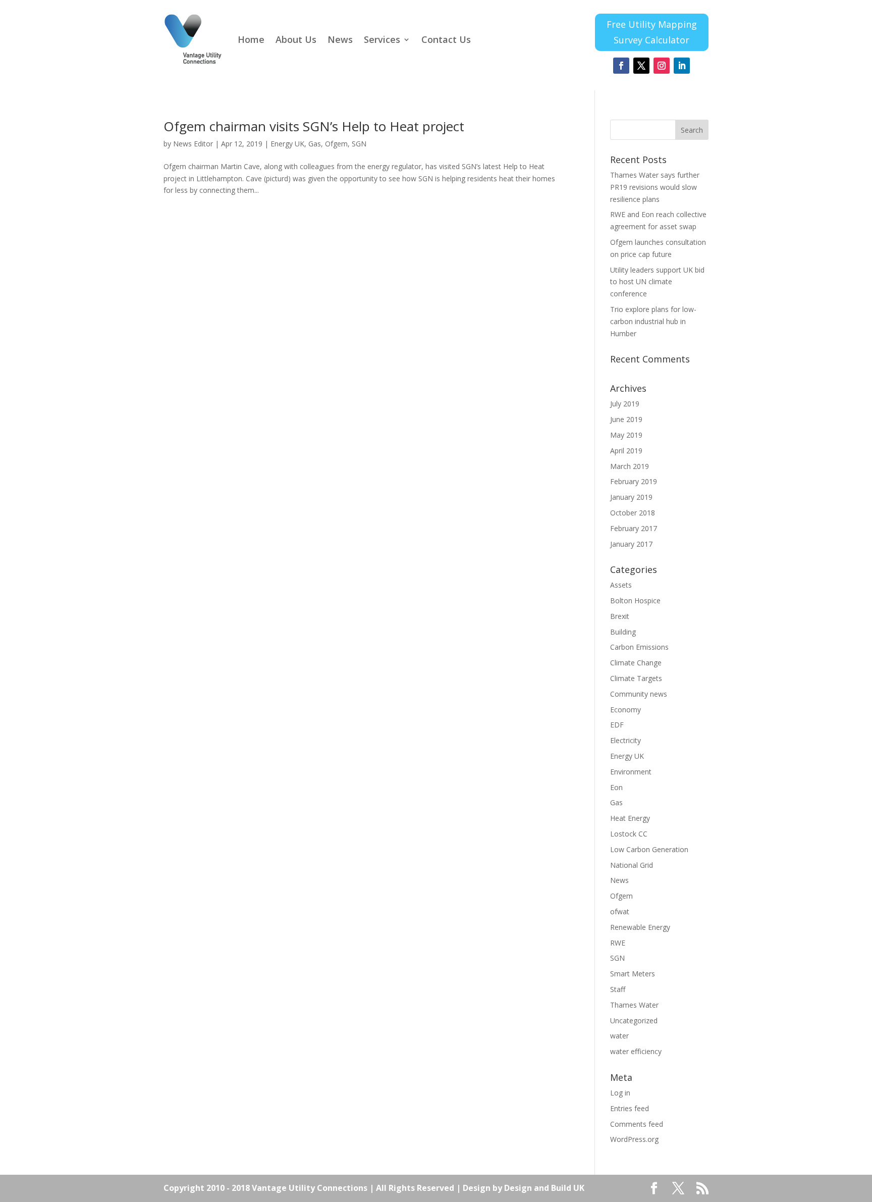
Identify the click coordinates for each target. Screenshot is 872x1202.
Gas (314, 143)
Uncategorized (634, 1020)
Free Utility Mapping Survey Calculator (652, 32)
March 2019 (629, 466)
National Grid (631, 865)
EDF (617, 724)
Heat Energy (630, 818)
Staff (617, 989)
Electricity (625, 740)
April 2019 (626, 450)
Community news (638, 694)
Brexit (619, 616)
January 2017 (631, 544)
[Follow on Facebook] (621, 66)
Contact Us (446, 39)
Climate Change (636, 662)
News (340, 39)
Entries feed (629, 1108)
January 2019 (631, 497)
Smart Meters (632, 973)
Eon (616, 787)
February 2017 (633, 528)
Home (251, 39)
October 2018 (632, 512)
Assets (621, 585)
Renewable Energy (640, 927)
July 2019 (624, 403)
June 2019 (626, 419)
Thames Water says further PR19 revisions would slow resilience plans (654, 187)
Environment (630, 771)
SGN (359, 143)
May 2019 (626, 435)
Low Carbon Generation (649, 849)
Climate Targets (636, 678)
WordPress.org (634, 1139)
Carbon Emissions (639, 647)
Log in (620, 1093)
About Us (296, 39)
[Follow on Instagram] (661, 66)
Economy (625, 709)
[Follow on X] (641, 66)
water (619, 1035)
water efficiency (636, 1051)
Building (623, 632)
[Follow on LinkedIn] (682, 66)
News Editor (193, 143)
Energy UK (287, 143)
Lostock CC (628, 834)
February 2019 (633, 481)
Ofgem (336, 143)
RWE (617, 943)
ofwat (619, 911)
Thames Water (634, 1005)
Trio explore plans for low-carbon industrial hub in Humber (653, 321)
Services (382, 39)
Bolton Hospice (635, 600)
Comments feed (636, 1124)
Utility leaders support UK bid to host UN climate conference (657, 282)
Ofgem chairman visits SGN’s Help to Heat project (314, 126)
